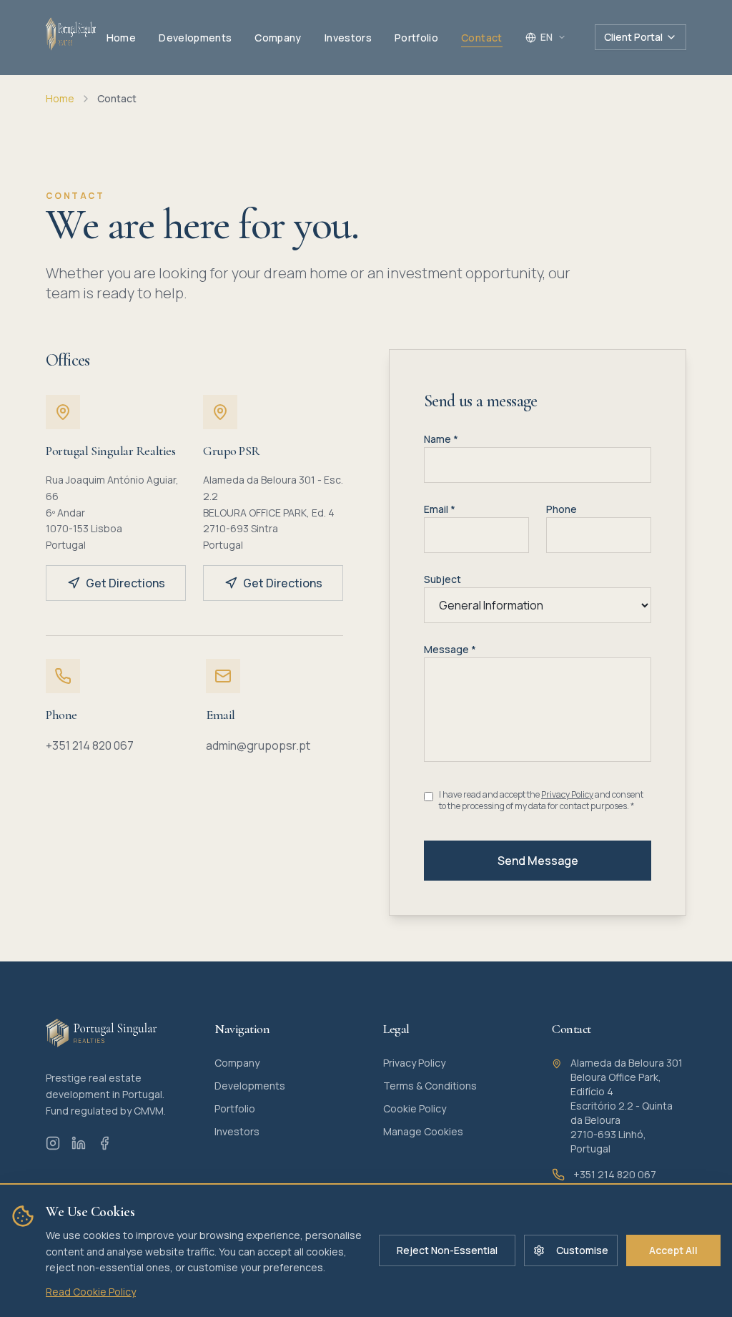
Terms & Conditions (430, 1085)
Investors (236, 1131)
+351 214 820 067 (90, 745)
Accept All (673, 1250)
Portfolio (234, 1108)
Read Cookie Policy (91, 1291)
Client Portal (633, 37)
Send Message (538, 860)
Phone (561, 509)
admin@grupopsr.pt (258, 745)
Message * (450, 649)
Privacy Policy (567, 794)
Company (236, 1062)
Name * (441, 439)
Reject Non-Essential (447, 1250)
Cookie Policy (414, 1108)
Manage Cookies (423, 1131)
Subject (442, 579)
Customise (582, 1250)
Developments (249, 1085)
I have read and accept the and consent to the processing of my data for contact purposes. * (541, 800)
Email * (439, 509)
